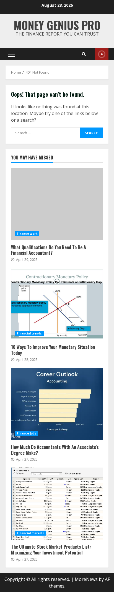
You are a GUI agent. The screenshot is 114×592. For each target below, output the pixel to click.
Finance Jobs (26, 433)
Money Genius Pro (57, 25)
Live (101, 54)
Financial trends (29, 333)
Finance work (27, 234)
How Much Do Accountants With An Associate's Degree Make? (57, 404)
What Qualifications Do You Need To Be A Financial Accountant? (57, 204)
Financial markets (31, 533)
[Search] (84, 54)
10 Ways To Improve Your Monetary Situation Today (57, 304)
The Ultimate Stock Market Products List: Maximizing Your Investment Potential (57, 504)
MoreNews (86, 579)
